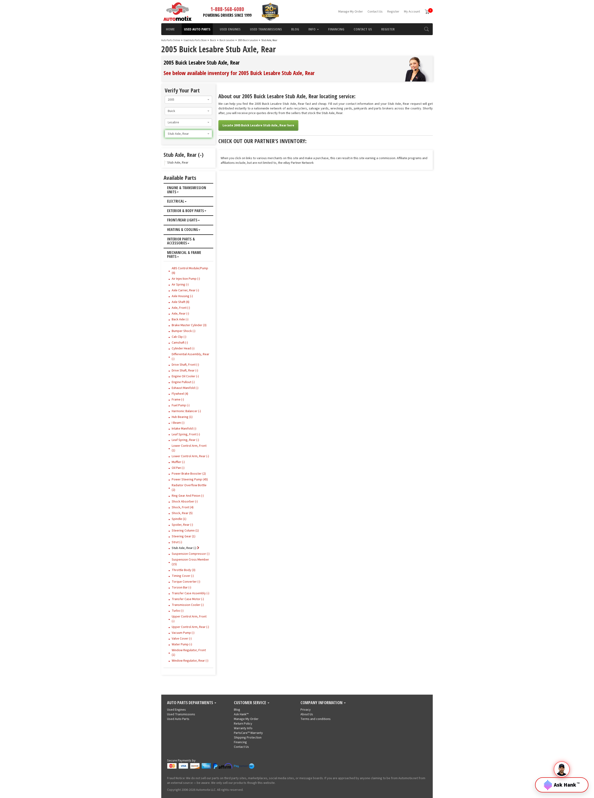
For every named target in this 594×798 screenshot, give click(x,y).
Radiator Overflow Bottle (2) (189, 487)
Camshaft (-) (180, 342)
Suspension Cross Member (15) (190, 562)
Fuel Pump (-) (181, 405)
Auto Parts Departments (190, 702)
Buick (213, 40)
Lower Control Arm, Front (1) (189, 448)
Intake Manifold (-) (184, 428)
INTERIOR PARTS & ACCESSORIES (181, 241)
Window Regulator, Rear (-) (190, 660)
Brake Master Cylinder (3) (189, 325)
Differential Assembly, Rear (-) (190, 356)
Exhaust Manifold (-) (185, 388)
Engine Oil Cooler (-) (185, 376)
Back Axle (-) (180, 319)
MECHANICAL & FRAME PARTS (184, 255)
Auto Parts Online (170, 40)
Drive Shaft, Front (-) (185, 364)
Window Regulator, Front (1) (189, 652)
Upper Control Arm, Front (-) (189, 619)
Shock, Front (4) (183, 507)
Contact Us (375, 11)
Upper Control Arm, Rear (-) (190, 627)
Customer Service (250, 702)
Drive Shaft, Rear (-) (185, 370)
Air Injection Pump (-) (186, 278)
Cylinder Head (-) (183, 348)
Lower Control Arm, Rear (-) (190, 456)
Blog (295, 29)
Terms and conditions (315, 719)
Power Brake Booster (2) (189, 473)
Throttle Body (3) (183, 570)
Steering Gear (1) (183, 536)
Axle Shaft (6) (180, 302)
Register (393, 11)
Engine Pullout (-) (183, 382)
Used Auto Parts (197, 29)
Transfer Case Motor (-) (188, 599)
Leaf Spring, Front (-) (186, 434)
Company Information (321, 702)
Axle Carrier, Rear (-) (185, 290)
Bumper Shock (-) (183, 331)
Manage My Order (350, 11)
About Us (306, 714)
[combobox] (188, 100)
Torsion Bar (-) (181, 587)
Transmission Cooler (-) (188, 605)
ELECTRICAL (175, 201)
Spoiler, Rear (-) (182, 524)
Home (170, 29)
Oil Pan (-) (178, 468)
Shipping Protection (247, 737)
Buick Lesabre (227, 40)
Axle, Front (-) (181, 307)
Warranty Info (243, 728)
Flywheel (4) (180, 393)
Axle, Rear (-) (180, 313)
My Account (412, 11)
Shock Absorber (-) (185, 501)
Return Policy (243, 723)
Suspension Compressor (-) (191, 554)
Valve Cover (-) (182, 638)
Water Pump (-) (182, 644)
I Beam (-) (178, 422)
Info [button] (312, 29)
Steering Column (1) (185, 530)
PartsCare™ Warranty (248, 733)
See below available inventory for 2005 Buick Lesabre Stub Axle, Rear (239, 73)
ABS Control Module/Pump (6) (190, 270)
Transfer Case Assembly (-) (190, 593)
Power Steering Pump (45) (190, 479)
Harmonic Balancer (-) (186, 411)
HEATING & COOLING (182, 230)
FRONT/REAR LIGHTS (182, 220)
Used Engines (230, 29)
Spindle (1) (179, 519)
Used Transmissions (266, 29)
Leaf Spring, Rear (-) (185, 440)
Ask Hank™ (241, 714)
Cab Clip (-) (179, 337)
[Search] (426, 29)
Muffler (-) (178, 462)
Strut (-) (177, 542)
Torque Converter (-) (186, 581)
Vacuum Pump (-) (183, 633)
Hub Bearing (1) (182, 417)
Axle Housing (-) (182, 296)
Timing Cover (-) (183, 576)
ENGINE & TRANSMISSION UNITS (186, 190)
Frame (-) (178, 399)
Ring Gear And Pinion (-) (188, 495)
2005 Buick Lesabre (248, 40)
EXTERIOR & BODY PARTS (185, 211)
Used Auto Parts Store (195, 40)
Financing (336, 29)
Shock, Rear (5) (182, 513)
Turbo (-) (178, 610)
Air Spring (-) (180, 284)
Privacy (305, 709)
